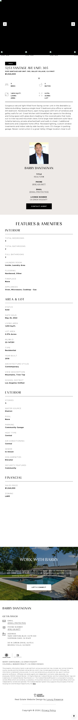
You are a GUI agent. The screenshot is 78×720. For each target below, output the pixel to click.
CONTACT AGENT (39, 206)
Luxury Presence (55, 699)
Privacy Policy (49, 710)
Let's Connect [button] (39, 587)
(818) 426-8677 (39, 184)
